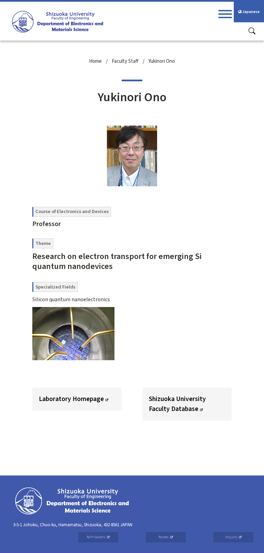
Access (163, 537)
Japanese (251, 12)
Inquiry (231, 537)
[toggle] (225, 14)
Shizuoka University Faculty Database (177, 404)
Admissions (96, 537)
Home (95, 61)
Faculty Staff (125, 61)
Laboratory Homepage (71, 399)
